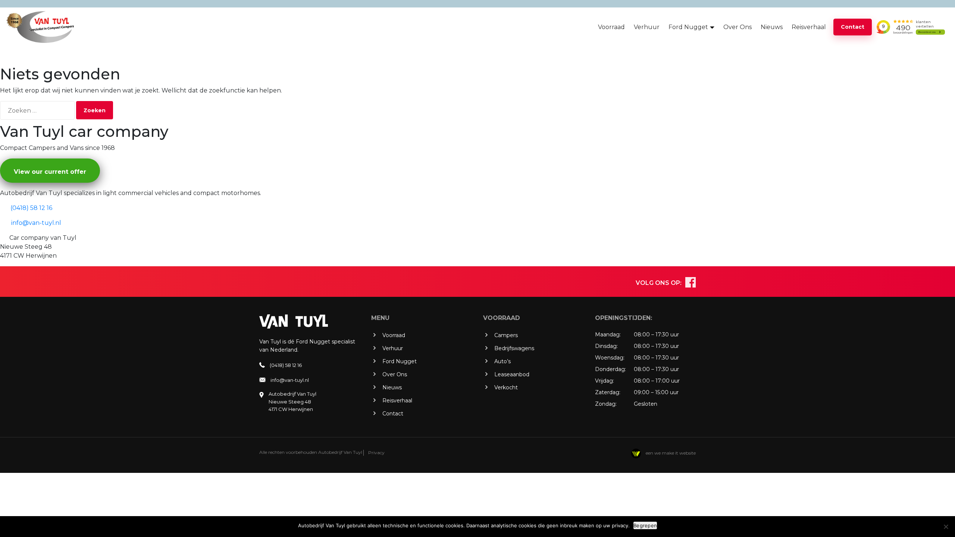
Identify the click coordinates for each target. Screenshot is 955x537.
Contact (852, 26)
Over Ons (737, 27)
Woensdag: (609, 357)
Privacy (376, 452)
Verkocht (506, 387)
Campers (506, 335)
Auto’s (502, 361)
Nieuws (772, 27)
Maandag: (608, 334)
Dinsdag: (606, 346)
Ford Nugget (688, 27)
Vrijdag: (604, 380)
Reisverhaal (809, 27)
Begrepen (645, 525)
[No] (945, 526)
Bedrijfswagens (514, 348)
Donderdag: (610, 369)
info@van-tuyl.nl (289, 380)
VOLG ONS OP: (659, 282)
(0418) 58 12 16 (286, 365)
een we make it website (670, 453)
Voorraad (611, 27)
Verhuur (647, 27)
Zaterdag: (607, 392)
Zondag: (606, 404)
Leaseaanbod (511, 374)
